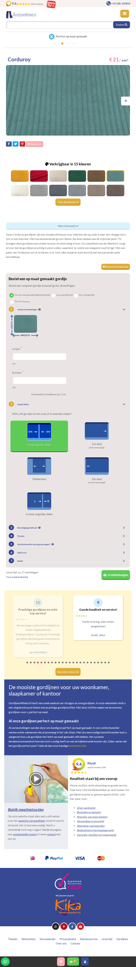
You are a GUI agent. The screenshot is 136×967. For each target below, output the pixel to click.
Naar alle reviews (66, 671)
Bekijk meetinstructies (26, 809)
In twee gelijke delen (39, 444)
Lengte (16, 348)
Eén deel (97, 444)
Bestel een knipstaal (116, 266)
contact (51, 834)
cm (13, 363)
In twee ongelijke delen (39, 514)
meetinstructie (77, 745)
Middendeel (39, 479)
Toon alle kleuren (67, 201)
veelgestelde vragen (24, 834)
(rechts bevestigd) (96, 482)
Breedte (17, 372)
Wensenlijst (36, 144)
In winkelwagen (117, 575)
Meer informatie (67, 225)
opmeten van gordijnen (31, 820)
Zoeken (120, 24)
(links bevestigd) (96, 447)
